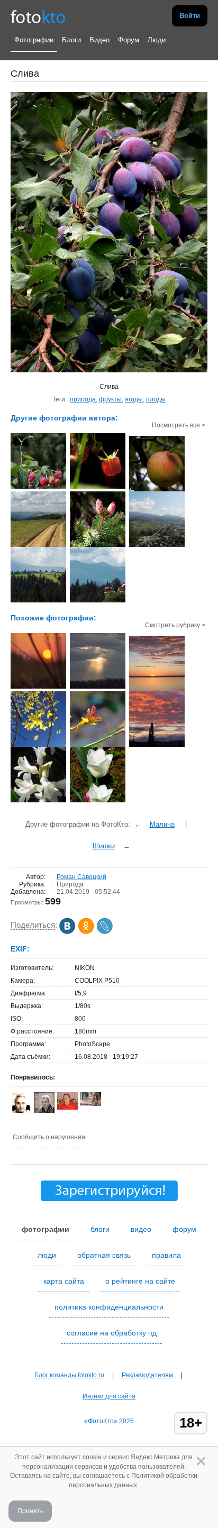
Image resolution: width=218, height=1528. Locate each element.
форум (184, 1229)
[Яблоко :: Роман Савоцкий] (157, 490)
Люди (157, 40)
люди (47, 1255)
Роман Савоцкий (81, 877)
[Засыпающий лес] (38, 687)
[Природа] (38, 801)
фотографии (45, 1229)
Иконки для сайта (109, 1396)
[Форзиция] (38, 745)
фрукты (110, 399)
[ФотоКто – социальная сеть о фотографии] (38, 15)
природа (83, 399)
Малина (162, 824)
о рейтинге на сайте (140, 1281)
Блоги (71, 40)
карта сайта (63, 1281)
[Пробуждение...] (97, 745)
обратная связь (104, 1255)
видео (141, 1229)
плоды (156, 399)
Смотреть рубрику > (175, 625)
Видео (99, 40)
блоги (100, 1229)
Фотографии (33, 40)
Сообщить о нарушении (49, 1137)
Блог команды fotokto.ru (69, 1375)
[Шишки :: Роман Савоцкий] (97, 546)
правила (166, 1255)
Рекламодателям (147, 1375)
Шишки (104, 846)
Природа (70, 884)
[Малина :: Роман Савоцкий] (38, 487)
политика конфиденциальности (109, 1307)
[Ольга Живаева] (90, 1104)
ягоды (134, 399)
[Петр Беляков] (67, 1107)
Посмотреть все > (178, 425)
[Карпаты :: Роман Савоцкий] (38, 546)
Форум (128, 40)
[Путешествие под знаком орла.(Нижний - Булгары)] (97, 687)
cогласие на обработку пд (112, 1333)
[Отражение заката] (157, 745)
